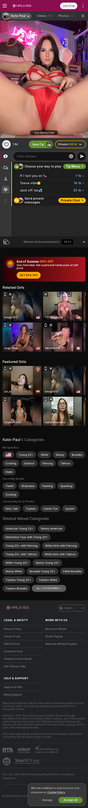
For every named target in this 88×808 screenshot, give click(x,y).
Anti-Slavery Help (14, 666)
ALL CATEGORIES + (49, 588)
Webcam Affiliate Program (61, 643)
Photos (66, 16)
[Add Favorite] (6, 144)
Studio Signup (54, 636)
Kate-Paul (11, 439)
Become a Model (55, 628)
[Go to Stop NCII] (27, 761)
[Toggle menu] (4, 6)
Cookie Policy (56, 792)
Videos (45, 16)
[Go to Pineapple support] (7, 761)
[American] (8, 454)
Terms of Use (12, 636)
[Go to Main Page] (26, 5)
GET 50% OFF (29, 275)
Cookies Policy (13, 651)
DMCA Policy (12, 643)
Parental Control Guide (18, 658)
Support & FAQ (13, 687)
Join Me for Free (44, 132)
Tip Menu (73, 166)
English (68, 608)
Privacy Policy (12, 628)
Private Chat (70, 200)
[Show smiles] (71, 156)
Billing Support (13, 694)
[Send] (81, 156)
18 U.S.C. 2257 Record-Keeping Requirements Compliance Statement (39, 776)
